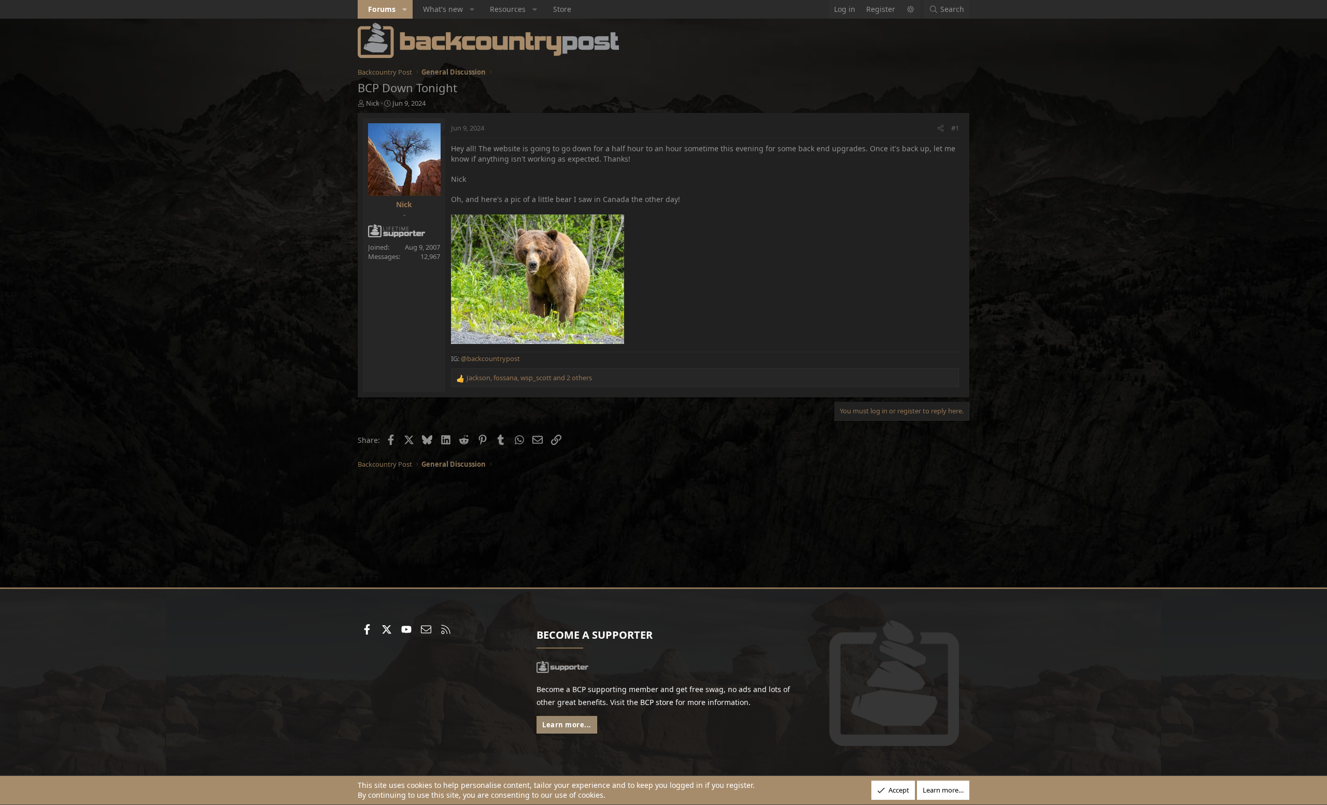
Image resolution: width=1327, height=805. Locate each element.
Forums (382, 9)
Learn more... (566, 724)
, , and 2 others (529, 377)
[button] (405, 9)
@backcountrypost (490, 358)
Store (562, 9)
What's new (443, 9)
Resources (508, 9)
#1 (955, 128)
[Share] (941, 128)
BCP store (656, 702)
